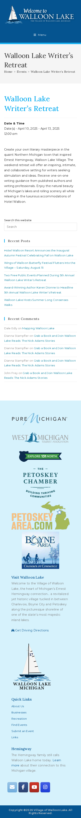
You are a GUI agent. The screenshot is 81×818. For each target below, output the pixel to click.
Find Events (19, 724)
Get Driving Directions (31, 630)
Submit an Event (22, 731)
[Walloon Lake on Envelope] (12, 787)
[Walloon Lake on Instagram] (45, 787)
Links (14, 737)
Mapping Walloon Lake (38, 328)
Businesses (19, 712)
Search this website (18, 220)
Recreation (19, 718)
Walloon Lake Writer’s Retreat (53, 72)
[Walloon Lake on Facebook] (23, 787)
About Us (17, 706)
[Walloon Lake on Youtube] (34, 787)
